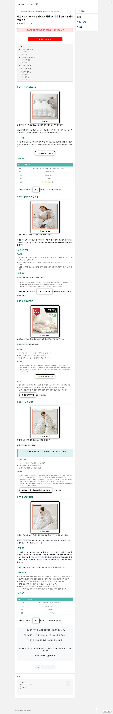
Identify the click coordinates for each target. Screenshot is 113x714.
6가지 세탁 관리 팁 (26, 72)
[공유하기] (43, 667)
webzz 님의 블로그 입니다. (26, 684)
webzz (21, 4)
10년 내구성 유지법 (26, 69)
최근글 (79, 22)
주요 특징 (24, 52)
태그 (31, 4)
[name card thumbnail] (68, 683)
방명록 (36, 4)
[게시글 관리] (47, 667)
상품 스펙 (24, 54)
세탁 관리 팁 (25, 77)
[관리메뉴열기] (110, 3)
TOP (97, 708)
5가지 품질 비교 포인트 (27, 49)
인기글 (84, 22)
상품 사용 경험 (26, 60)
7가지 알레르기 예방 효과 (28, 57)
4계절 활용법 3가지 (26, 65)
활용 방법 (24, 62)
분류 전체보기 (81, 11)
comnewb (29, 710)
